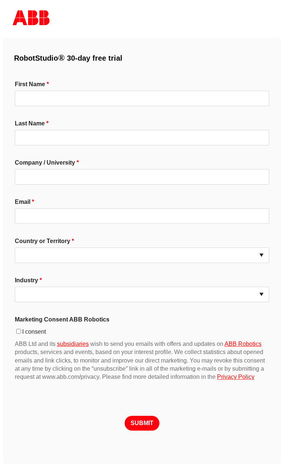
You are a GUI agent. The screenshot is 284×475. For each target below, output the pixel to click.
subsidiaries (73, 344)
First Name (30, 84)
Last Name (30, 123)
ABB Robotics (242, 344)
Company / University (45, 162)
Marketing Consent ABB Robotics (62, 319)
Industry (26, 280)
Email (22, 202)
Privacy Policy (235, 377)
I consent (34, 332)
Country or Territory (42, 241)
